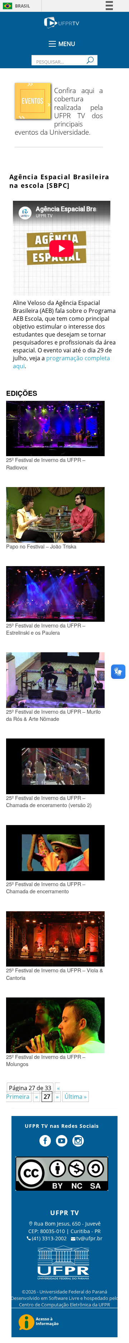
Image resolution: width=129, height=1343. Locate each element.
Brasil (22, 6)
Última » (75, 1097)
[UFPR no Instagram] (78, 1144)
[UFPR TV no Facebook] (46, 1144)
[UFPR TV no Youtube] (62, 1144)
